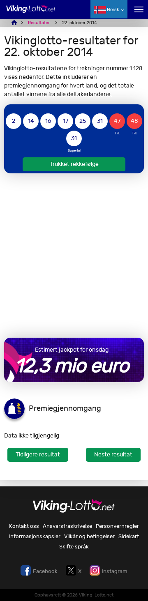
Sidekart (128, 536)
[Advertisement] (74, 255)
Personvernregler (117, 526)
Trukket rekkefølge (74, 164)
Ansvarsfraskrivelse (67, 526)
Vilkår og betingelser (89, 536)
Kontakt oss (24, 526)
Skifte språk (74, 546)
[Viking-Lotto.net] (31, 13)
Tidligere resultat (38, 454)
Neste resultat (113, 454)
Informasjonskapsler (34, 536)
